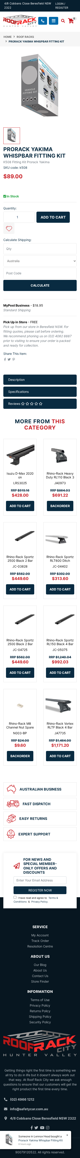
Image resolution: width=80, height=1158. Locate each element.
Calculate (40, 285)
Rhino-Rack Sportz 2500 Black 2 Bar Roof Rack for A (20, 560)
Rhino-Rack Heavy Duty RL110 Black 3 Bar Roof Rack (60, 477)
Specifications (18, 391)
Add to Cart (53, 217)
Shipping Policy (40, 1016)
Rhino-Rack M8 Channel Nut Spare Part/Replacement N (20, 729)
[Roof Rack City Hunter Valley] (20, 20)
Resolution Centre (40, 946)
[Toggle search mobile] (61, 21)
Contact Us (40, 976)
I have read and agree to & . (36, 899)
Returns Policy (40, 1011)
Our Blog (40, 965)
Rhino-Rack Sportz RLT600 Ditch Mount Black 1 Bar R (60, 562)
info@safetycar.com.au (29, 1109)
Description (16, 379)
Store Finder (40, 981)
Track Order (40, 941)
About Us (40, 970)
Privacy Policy (39, 901)
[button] (8, 228)
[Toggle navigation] (53, 21)
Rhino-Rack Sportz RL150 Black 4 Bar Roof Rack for (60, 644)
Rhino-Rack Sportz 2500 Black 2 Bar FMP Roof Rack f (20, 644)
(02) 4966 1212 (22, 1099)
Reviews (14, 403)
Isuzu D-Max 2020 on (20, 475)
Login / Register (61, 5)
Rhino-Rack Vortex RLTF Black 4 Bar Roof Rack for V (60, 727)
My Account (40, 935)
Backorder (60, 506)
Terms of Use (40, 1000)
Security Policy (40, 1022)
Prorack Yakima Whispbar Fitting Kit (40, 1140)
